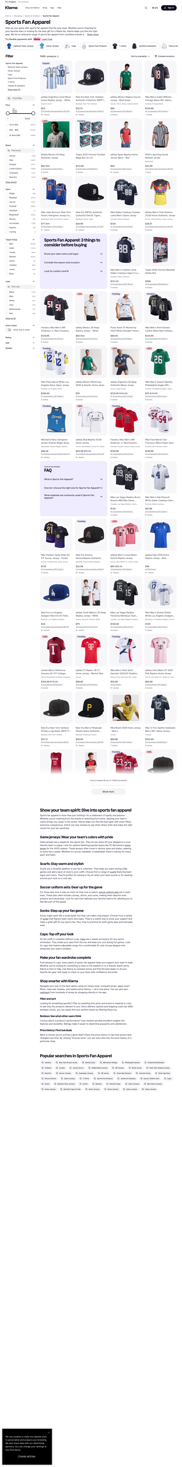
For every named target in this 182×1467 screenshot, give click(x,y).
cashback (45, 992)
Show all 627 (11, 182)
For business (23, 2)
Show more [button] (108, 791)
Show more (93, 34)
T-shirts (11, 82)
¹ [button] (55, 111)
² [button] (121, 111)
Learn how (47, 39)
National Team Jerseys (18, 67)
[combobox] (140, 56)
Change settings (26, 1456)
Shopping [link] (18, 16)
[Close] (49, 1433)
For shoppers (10, 2)
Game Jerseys (14, 71)
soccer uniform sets (109, 892)
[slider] (8, 113)
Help (59, 8)
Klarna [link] (8, 16)
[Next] (173, 46)
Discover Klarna (32, 8)
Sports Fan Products (17, 78)
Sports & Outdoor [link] (32, 16)
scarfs (113, 872)
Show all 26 (11, 318)
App (52, 8)
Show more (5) (14, 89)
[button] (155, 8)
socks (45, 918)
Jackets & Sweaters (16, 86)
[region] (27, 1447)
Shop (45, 8)
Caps (10, 74)
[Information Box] (57, 56)
